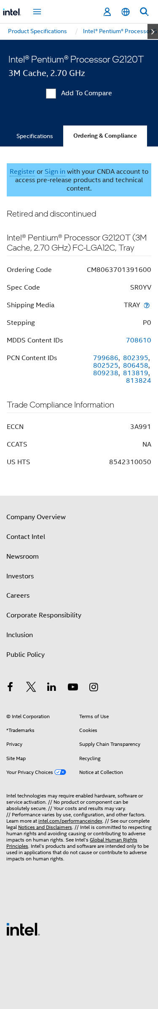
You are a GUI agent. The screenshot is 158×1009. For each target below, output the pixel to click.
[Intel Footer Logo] (23, 929)
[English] (125, 12)
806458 (135, 365)
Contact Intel (25, 537)
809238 (105, 373)
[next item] (152, 31)
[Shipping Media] (146, 304)
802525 (105, 365)
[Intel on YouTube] (73, 688)
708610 (138, 340)
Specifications (34, 136)
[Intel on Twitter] (31, 688)
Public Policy (25, 655)
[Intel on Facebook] (10, 688)
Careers (17, 595)
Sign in (55, 171)
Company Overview (36, 517)
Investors (20, 576)
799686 (105, 358)
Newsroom (22, 556)
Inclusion (19, 635)
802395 (135, 358)
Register (22, 171)
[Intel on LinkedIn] (52, 688)
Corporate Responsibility (43, 615)
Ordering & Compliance (105, 136)
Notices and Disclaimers (45, 827)
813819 (135, 373)
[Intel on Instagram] (93, 688)
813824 (138, 380)
